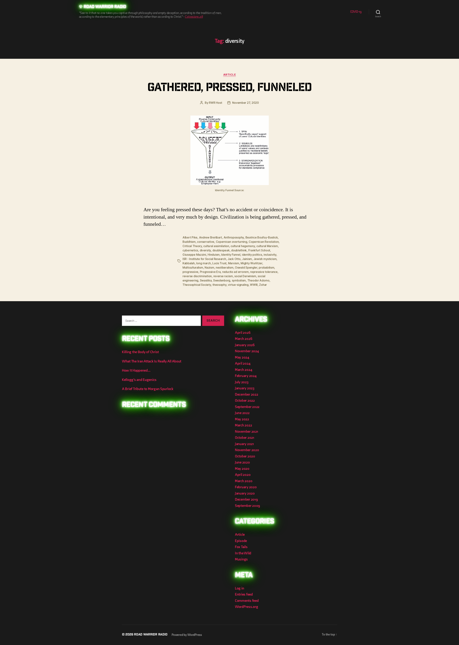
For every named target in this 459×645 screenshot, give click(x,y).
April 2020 (242, 474)
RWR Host (215, 102)
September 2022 (247, 407)
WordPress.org (246, 607)
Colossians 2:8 (194, 17)
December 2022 (246, 394)
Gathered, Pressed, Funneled (229, 88)
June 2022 (242, 413)
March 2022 (243, 425)
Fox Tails (241, 547)
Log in (239, 588)
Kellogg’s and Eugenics (139, 380)
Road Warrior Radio (105, 7)
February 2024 (246, 376)
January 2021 (244, 444)
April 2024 (242, 363)
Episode (241, 541)
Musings (241, 559)
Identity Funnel (230, 254)
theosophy (219, 284)
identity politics (252, 254)
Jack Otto (234, 259)
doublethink (239, 250)
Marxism (233, 263)
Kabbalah (189, 263)
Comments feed (247, 600)
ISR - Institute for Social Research (204, 259)
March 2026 (243, 338)
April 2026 (242, 332)
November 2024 (247, 351)
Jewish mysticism (265, 259)
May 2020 (242, 468)
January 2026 (245, 345)
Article (229, 74)
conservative (205, 241)
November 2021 (246, 431)
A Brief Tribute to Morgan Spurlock (147, 389)
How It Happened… (136, 370)
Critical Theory (192, 246)
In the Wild (243, 553)
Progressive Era (210, 272)
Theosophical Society (197, 284)
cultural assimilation (216, 246)
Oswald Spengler (246, 267)
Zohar (263, 284)
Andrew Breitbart (210, 237)
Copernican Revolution (264, 241)
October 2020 (245, 456)
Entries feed (244, 594)
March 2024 (243, 369)
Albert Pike (190, 237)
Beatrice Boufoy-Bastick (261, 237)
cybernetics (190, 250)
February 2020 (246, 487)
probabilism (266, 267)
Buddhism (189, 241)
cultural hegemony (243, 246)
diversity (205, 250)
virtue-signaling (238, 284)
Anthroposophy (234, 237)
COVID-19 (356, 12)
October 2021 (244, 437)
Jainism (247, 259)
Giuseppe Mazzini (194, 254)
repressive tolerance (264, 272)
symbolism (239, 280)
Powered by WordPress (187, 635)
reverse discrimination (197, 276)
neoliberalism (224, 267)
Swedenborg (221, 280)
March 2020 (243, 481)
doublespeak (221, 250)
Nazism (209, 267)
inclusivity (270, 254)
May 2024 (242, 357)
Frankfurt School (259, 250)
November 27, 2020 (245, 102)
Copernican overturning (231, 241)
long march (203, 263)
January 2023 (244, 388)
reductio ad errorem (235, 272)
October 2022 (245, 400)
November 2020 (247, 450)
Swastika (206, 280)
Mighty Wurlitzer (251, 263)
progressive (190, 272)
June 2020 (242, 462)
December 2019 (246, 499)
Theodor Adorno (258, 280)
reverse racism (223, 276)
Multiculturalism (193, 267)
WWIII (254, 284)
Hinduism (214, 254)
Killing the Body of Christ (140, 352)
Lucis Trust (219, 263)
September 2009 (247, 505)
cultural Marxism (267, 246)
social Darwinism (245, 276)
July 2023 (242, 382)
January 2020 (245, 493)
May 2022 (242, 419)
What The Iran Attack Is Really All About (151, 361)
